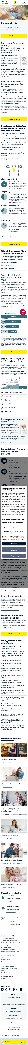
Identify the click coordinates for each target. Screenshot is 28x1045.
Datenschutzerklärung (10, 527)
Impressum (14, 532)
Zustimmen (14, 543)
